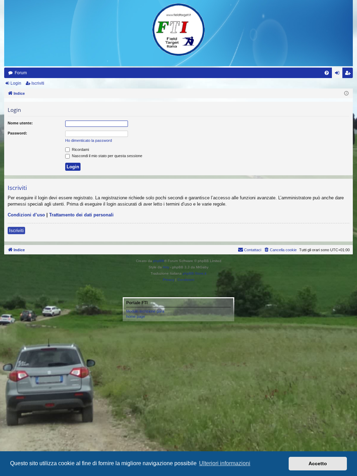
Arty (166, 267)
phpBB (158, 261)
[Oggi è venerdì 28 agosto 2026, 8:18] (346, 94)
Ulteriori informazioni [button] (224, 463)
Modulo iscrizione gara (145, 311)
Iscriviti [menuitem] (349, 74)
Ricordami (80, 149)
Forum (21, 72)
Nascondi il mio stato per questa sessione (106, 156)
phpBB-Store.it (194, 273)
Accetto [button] (318, 463)
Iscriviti (37, 83)
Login (15, 83)
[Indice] (178, 29)
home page (135, 316)
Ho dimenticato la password (88, 140)
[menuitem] (326, 73)
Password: (17, 133)
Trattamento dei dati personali (81, 214)
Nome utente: (20, 123)
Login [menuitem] (338, 74)
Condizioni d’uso (26, 214)
